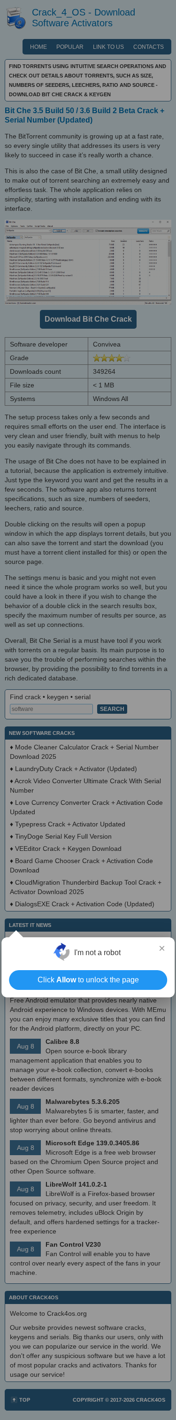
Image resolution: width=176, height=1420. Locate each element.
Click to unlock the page (88, 980)
